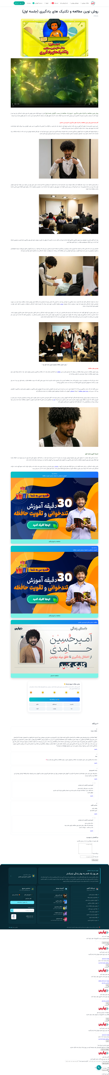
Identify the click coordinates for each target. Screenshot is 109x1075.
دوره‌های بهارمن (75, 3)
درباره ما (29, 3)
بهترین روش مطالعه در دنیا (92, 906)
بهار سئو (10, 927)
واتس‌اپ (71, 704)
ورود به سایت (105, 943)
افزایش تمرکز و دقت (93, 912)
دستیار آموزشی (37, 3)
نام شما (96, 857)
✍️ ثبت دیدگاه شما (54, 699)
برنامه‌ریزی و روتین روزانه (93, 897)
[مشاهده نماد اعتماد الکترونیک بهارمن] (13, 916)
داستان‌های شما (64, 3)
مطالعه (59, 372)
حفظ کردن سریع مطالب (93, 909)
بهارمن (61, 304)
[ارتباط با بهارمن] (99, 1067)
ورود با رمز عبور (105, 958)
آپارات (37, 709)
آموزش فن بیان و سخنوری (92, 914)
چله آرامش (28, 898)
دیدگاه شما (95, 853)
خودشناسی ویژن (16, 895)
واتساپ (56, 466)
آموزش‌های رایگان (28, 895)
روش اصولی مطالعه (83, 391)
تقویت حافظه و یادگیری (93, 903)
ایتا (71, 709)
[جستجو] (11, 910)
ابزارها (47, 3)
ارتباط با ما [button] (105, 1068)
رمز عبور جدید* (105, 1061)
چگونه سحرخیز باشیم (93, 894)
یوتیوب (54, 709)
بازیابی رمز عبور (105, 983)
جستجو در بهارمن (31, 907)
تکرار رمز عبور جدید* (83, 1061)
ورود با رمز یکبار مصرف (103, 981)
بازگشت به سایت (104, 1049)
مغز (54, 400)
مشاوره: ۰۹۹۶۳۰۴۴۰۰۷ (22, 902)
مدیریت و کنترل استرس (93, 920)
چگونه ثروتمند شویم (93, 917)
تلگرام (37, 704)
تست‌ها (55, 3)
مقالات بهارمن (85, 3)
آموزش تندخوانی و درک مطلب (91, 900)
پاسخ (96, 749)
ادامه (107, 965)
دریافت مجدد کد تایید (103, 963)
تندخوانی (72, 391)
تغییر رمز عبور (105, 1063)
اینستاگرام (54, 704)
